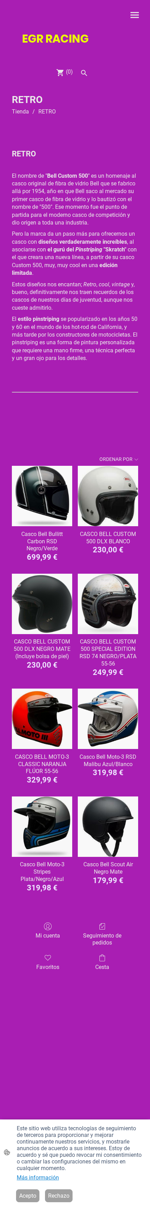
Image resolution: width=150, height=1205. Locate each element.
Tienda (20, 111)
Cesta (102, 967)
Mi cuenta (48, 935)
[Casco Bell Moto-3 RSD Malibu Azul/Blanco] (108, 719)
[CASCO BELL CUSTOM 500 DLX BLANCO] (108, 496)
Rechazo (58, 1195)
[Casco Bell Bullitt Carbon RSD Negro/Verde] (42, 496)
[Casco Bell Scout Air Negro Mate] (108, 826)
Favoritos (47, 967)
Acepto (27, 1195)
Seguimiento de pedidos (102, 939)
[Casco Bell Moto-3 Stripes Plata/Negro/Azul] (42, 826)
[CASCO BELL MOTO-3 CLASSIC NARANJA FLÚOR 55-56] (42, 719)
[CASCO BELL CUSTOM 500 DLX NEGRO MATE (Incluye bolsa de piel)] (42, 604)
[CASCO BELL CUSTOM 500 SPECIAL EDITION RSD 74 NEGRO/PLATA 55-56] (108, 604)
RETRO (47, 111)
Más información (38, 1177)
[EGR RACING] (75, 54)
